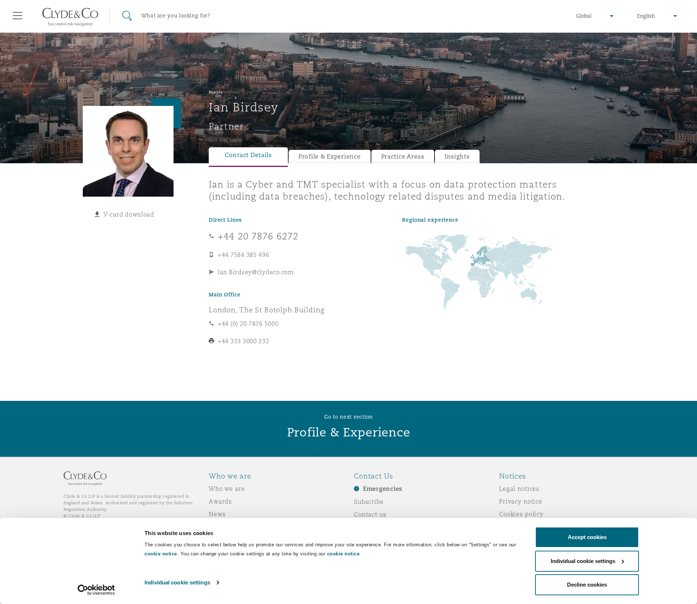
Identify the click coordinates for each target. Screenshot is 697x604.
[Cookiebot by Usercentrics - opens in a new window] (96, 589)
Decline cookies (587, 585)
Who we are (227, 488)
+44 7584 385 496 (243, 254)
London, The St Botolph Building (267, 309)
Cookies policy (521, 514)
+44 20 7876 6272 (258, 236)
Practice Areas (402, 156)
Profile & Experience (329, 156)
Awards (220, 501)
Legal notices (519, 488)
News (217, 514)
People (216, 92)
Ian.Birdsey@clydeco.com (256, 272)
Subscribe (369, 501)
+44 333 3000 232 (243, 341)
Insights (457, 156)
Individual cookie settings (177, 582)
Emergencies (382, 489)
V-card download (128, 214)
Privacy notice (520, 501)
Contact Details (248, 155)
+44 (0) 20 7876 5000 (248, 323)
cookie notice (160, 553)
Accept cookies (587, 537)
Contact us (370, 514)
